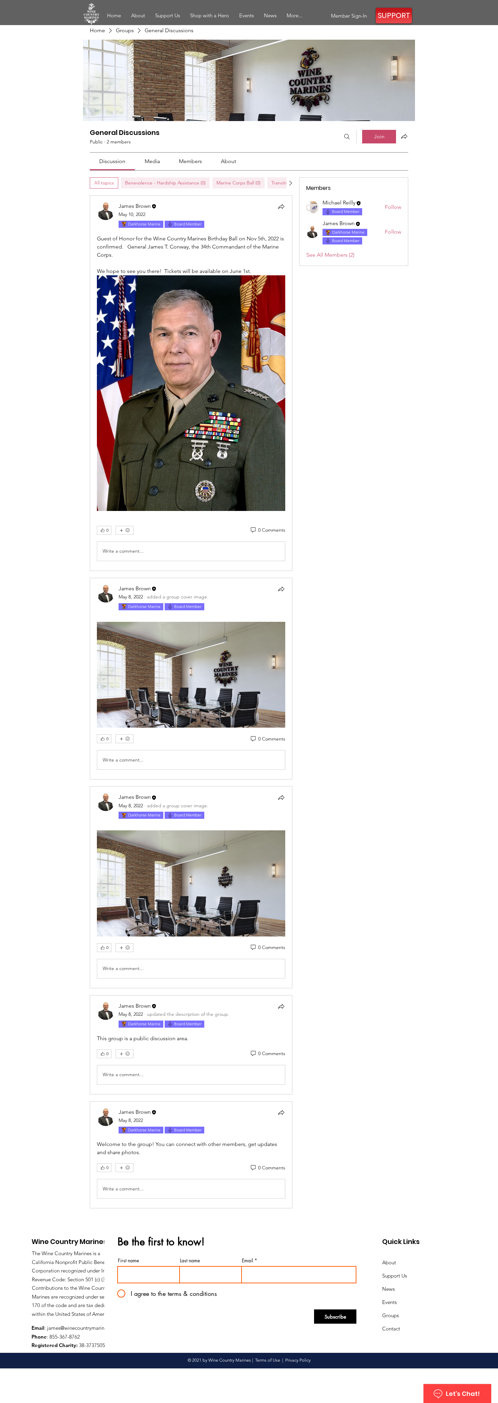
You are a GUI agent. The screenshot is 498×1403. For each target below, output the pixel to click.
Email (247, 1260)
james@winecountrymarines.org (82, 1328)
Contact (391, 1328)
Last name (190, 1260)
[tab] (104, 183)
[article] (191, 383)
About (389, 1262)
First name (128, 1260)
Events (389, 1302)
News (388, 1289)
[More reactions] (124, 530)
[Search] (347, 136)
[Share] (281, 206)
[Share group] (404, 136)
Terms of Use (267, 1360)
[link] (112, 161)
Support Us (394, 1275)
